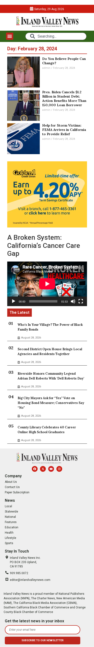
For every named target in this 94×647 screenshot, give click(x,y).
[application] (47, 284)
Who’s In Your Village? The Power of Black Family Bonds (50, 327)
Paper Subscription (17, 492)
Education (11, 527)
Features (11, 522)
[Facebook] (35, 469)
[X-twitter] (43, 469)
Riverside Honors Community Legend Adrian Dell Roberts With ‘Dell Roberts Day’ (51, 376)
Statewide (11, 511)
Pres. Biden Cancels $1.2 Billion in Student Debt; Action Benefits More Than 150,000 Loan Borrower (64, 98)
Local (8, 506)
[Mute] (73, 301)
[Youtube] (51, 469)
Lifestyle (10, 538)
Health (9, 532)
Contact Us (12, 487)
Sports (9, 543)
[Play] (13, 301)
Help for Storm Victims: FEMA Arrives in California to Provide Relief (64, 129)
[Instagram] (59, 469)
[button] (9, 36)
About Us (11, 482)
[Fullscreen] (80, 301)
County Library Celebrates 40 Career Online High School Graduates (47, 429)
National (10, 517)
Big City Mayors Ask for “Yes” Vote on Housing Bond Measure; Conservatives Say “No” (51, 403)
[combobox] (55, 36)
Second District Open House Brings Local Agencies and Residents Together (50, 351)
